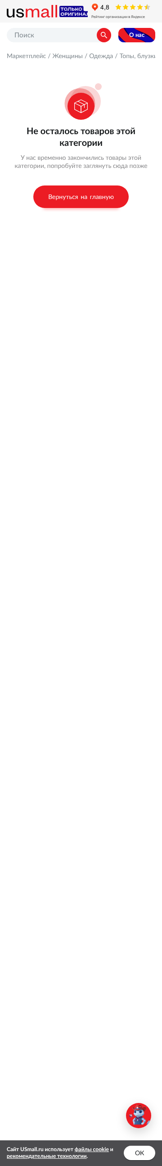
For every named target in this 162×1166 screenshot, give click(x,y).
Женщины (67, 55)
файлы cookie (92, 1149)
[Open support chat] (138, 1115)
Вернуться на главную (81, 196)
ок (139, 1153)
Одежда (101, 55)
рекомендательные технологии (47, 1156)
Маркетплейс (26, 55)
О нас (136, 35)
